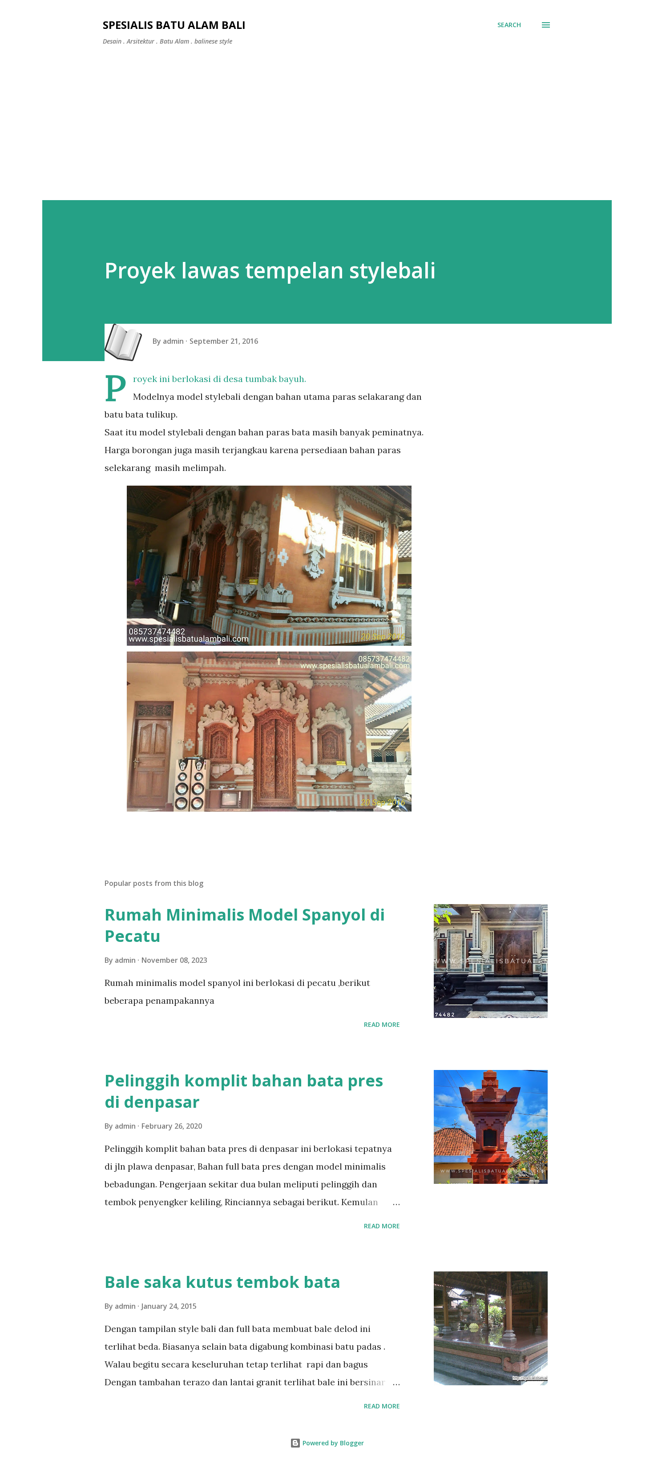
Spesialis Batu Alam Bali (174, 24)
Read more (382, 1024)
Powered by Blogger (332, 1443)
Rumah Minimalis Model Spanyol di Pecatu (245, 925)
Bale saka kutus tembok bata (222, 1282)
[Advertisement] (327, 119)
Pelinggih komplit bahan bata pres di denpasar (244, 1091)
